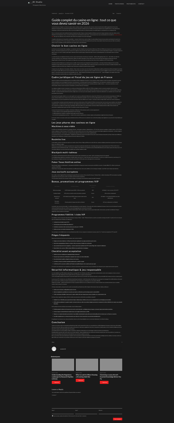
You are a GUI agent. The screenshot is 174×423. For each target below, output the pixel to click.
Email (76, 410)
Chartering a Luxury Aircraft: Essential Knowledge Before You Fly (110, 377)
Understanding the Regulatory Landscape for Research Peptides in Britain (62, 377)
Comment (54, 395)
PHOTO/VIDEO (119, 3)
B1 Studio (37, 2)
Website (100, 410)
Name (53, 410)
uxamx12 (60, 13)
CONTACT (141, 3)
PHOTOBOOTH (131, 3)
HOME (110, 3)
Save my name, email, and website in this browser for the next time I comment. (69, 415)
